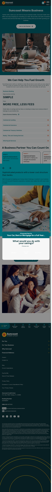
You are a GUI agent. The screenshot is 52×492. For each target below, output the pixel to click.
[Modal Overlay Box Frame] (26, 246)
